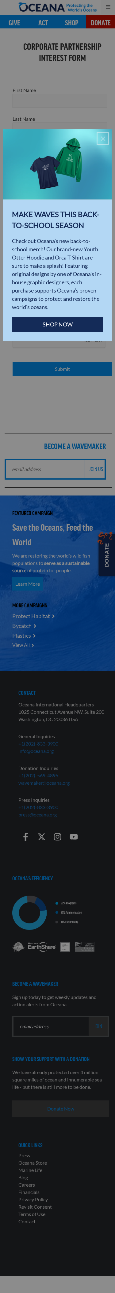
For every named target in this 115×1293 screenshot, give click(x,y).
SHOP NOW (58, 324)
